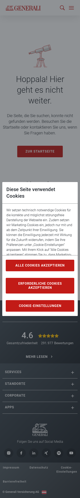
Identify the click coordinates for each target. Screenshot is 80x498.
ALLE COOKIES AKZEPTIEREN (40, 265)
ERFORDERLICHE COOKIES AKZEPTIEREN (40, 286)
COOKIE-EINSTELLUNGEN (40, 306)
